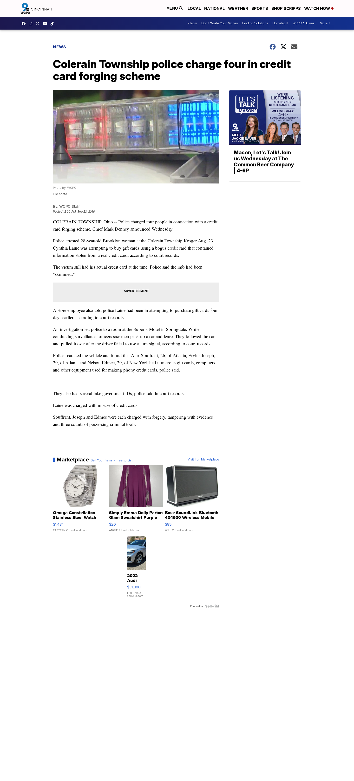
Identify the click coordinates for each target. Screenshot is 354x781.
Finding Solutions (255, 23)
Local (194, 8)
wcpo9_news (32, 23)
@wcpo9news (53, 23)
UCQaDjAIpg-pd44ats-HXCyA (46, 23)
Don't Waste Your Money (219, 23)
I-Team (192, 23)
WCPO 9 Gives (304, 23)
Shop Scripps (286, 8)
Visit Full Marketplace (203, 459)
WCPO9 (25, 23)
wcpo (39, 23)
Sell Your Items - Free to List (111, 460)
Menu (172, 8)
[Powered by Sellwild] (212, 606)
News (59, 46)
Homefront (280, 23)
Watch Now (317, 8)
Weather (238, 8)
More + (325, 23)
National (214, 8)
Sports (259, 8)
